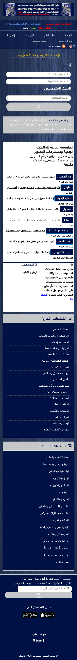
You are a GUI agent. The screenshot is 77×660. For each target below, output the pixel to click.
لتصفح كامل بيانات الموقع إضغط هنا (24, 24)
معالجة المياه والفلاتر (57, 457)
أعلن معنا (29, 35)
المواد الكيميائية (60, 404)
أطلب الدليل (49, 35)
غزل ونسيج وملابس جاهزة (54, 527)
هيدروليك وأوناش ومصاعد (54, 386)
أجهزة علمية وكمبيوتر (57, 392)
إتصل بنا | (27, 579)
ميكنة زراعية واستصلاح (56, 354)
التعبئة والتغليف (60, 520)
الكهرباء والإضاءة (60, 342)
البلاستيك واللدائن (59, 471)
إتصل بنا (11, 35)
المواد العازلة (62, 417)
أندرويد (33, 28)
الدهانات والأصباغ (59, 411)
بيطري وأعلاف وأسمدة (56, 430)
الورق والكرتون (61, 478)
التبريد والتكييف (60, 367)
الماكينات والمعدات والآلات (54, 336)
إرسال (38, 597)
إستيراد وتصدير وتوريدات (55, 555)
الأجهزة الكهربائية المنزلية (55, 361)
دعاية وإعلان (62, 492)
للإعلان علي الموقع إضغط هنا (58, 24)
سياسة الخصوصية (22, 583)
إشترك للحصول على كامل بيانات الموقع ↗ (35, 177)
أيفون (25, 28)
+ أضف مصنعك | (43, 583)
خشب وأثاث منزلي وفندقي (54, 506)
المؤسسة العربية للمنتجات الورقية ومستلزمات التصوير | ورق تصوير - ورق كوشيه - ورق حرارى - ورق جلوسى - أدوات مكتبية (39, 125)
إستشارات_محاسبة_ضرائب (54, 541)
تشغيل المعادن (61, 329)
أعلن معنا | (39, 579)
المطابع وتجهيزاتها (59, 485)
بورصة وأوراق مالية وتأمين (54, 548)
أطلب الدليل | (53, 579)
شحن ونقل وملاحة (58, 534)
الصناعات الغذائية (59, 398)
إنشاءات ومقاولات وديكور (54, 513)
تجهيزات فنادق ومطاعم (56, 373)
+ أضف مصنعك (41, 41)
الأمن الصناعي (61, 379)
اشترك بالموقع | (62, 583)
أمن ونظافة (62, 562)
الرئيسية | (66, 579)
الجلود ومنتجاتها (60, 499)
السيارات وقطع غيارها (57, 348)
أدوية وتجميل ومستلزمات (55, 464)
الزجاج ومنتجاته (61, 423)
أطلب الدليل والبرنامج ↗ (60, 236)
